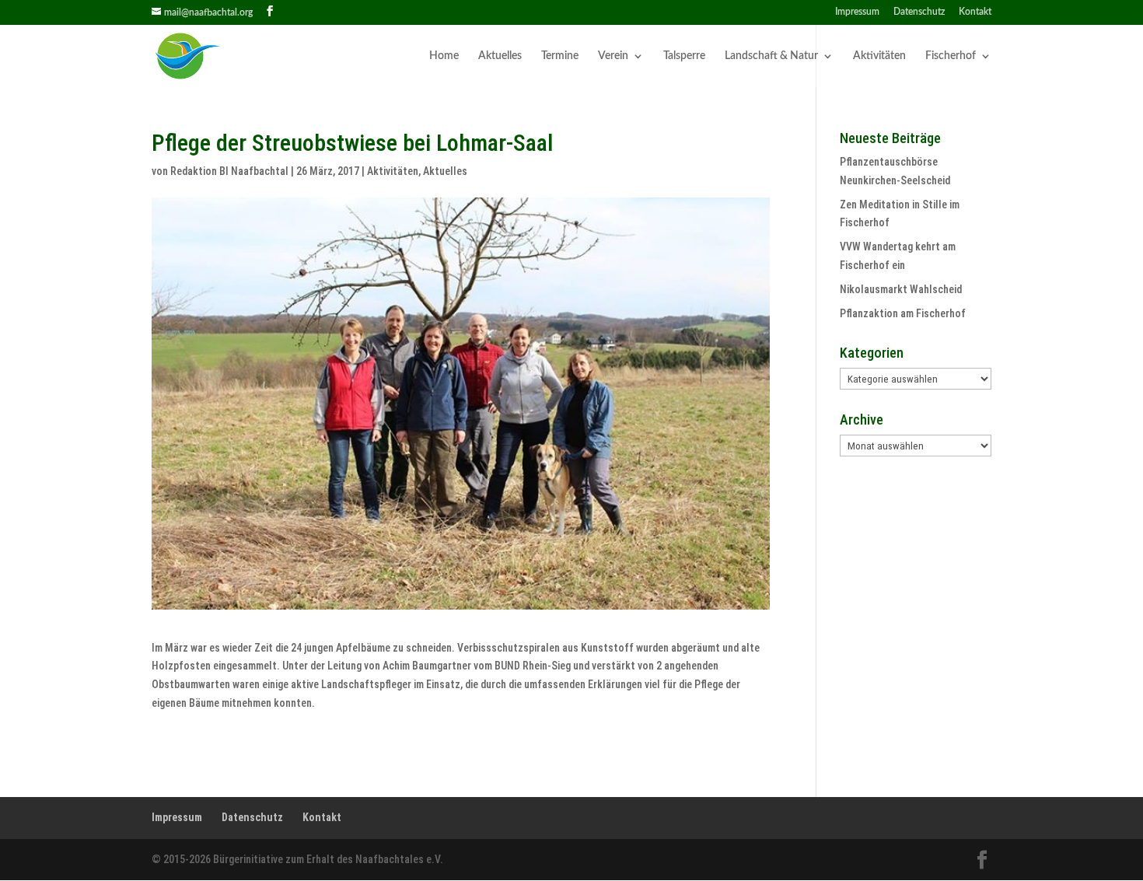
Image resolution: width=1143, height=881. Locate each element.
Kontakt (975, 11)
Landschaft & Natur (771, 56)
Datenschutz (919, 11)
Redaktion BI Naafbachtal (229, 171)
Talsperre (684, 56)
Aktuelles (500, 56)
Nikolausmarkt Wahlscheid (901, 289)
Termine (559, 56)
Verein (613, 56)
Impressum (857, 11)
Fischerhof (950, 56)
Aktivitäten (879, 56)
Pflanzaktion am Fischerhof (903, 313)
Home (444, 56)
